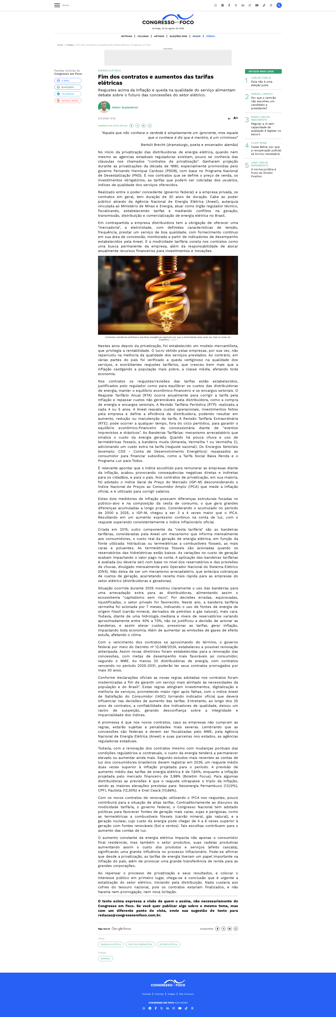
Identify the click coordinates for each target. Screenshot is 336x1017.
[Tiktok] (264, 5)
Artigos (159, 36)
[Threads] (271, 5)
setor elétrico (168, 944)
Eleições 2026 (178, 36)
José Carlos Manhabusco (259, 164)
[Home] (168, 19)
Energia (105, 958)
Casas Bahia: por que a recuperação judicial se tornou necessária (266, 150)
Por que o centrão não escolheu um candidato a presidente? (263, 103)
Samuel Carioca (262, 93)
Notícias (126, 36)
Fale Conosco (186, 994)
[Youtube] (256, 5)
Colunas (143, 36)
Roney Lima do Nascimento (260, 118)
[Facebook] (229, 5)
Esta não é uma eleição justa (261, 83)
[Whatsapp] (215, 5)
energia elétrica (111, 944)
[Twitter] (235, 5)
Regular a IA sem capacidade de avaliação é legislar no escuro (266, 129)
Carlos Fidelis (261, 77)
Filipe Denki (259, 143)
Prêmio (210, 36)
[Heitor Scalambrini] (104, 107)
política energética (140, 944)
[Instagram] (249, 5)
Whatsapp (67, 87)
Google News (69, 100)
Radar (197, 36)
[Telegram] (222, 5)
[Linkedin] (243, 5)
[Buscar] (279, 5)
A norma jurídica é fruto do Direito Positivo (263, 173)
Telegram (68, 94)
